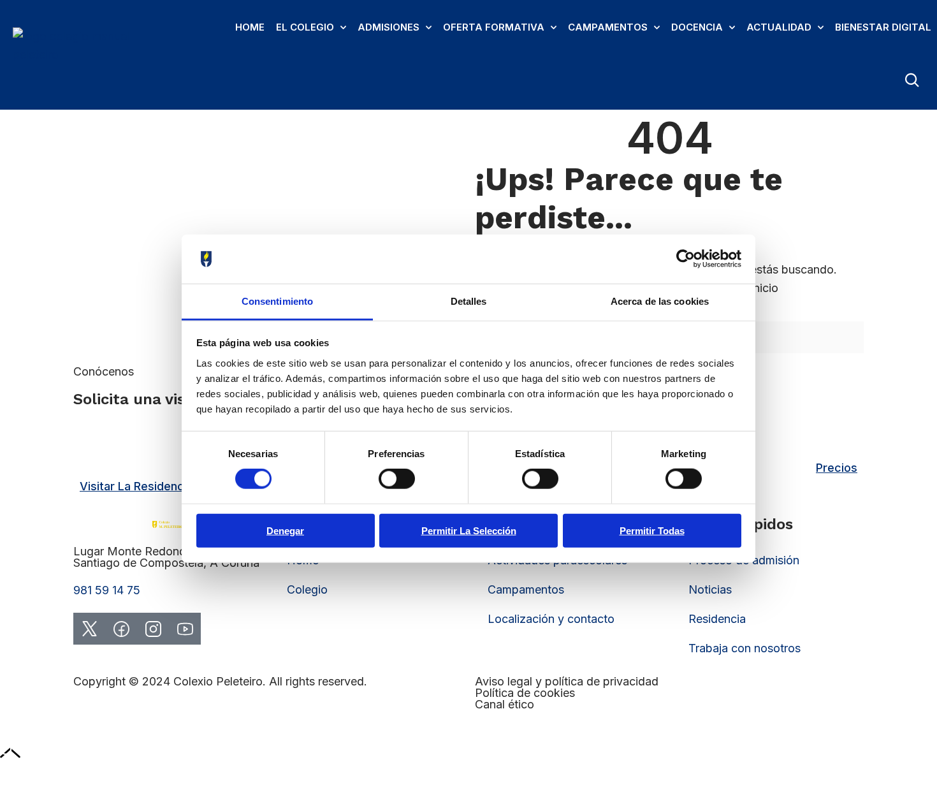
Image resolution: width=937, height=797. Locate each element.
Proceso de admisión (743, 560)
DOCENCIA (697, 27)
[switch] (397, 479)
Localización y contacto (551, 618)
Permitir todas (652, 530)
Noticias (710, 589)
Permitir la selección (468, 530)
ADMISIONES (388, 27)
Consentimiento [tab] (277, 301)
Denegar (285, 530)
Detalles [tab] (469, 301)
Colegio (307, 589)
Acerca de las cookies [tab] (660, 301)
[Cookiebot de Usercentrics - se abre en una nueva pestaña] (685, 258)
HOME (250, 27)
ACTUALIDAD (778, 27)
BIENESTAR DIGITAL (883, 27)
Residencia (717, 618)
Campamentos (526, 589)
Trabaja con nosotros (744, 648)
